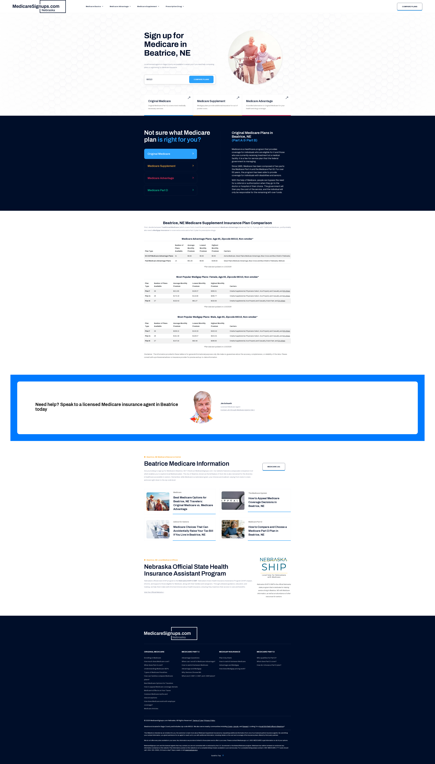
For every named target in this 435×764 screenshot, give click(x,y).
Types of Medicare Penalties (155, 672)
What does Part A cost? (153, 665)
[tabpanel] (255, 162)
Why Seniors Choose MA (191, 672)
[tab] (170, 155)
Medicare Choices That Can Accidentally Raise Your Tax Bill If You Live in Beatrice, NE (193, 530)
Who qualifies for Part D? (267, 658)
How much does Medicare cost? (156, 661)
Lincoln (236, 726)
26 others (286, 291)
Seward (245, 726)
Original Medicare (159, 101)
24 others (281, 301)
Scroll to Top (216, 756)
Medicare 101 (273, 467)
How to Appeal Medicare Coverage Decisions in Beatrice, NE (263, 502)
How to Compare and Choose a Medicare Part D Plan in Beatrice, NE (267, 530)
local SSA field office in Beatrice (272, 726)
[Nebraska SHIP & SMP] (274, 568)
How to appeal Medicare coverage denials (161, 687)
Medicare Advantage (119, 6)
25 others (286, 296)
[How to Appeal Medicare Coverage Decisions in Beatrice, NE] (233, 500)
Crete (230, 726)
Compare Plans (409, 6)
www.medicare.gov (191, 750)
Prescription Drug (174, 6)
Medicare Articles (151, 709)
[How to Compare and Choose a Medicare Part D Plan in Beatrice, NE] (233, 529)
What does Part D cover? (267, 661)
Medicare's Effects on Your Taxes (157, 690)
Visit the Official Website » (154, 592)
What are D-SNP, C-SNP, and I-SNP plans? (198, 676)
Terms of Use (197, 720)
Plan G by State (225, 658)
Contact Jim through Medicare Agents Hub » (238, 410)
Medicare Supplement (147, 6)
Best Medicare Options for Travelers (158, 683)
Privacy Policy (209, 720)
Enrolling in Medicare (152, 658)
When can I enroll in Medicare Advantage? (198, 661)
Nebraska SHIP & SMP (188, 581)
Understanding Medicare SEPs (156, 669)
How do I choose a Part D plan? (269, 665)
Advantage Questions (190, 658)
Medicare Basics (93, 6)
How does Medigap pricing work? (232, 669)
